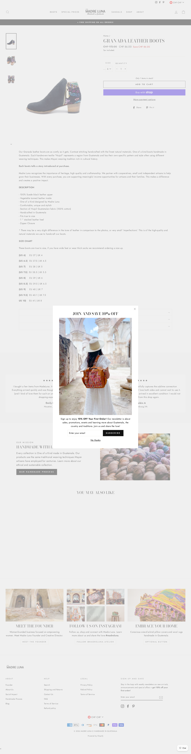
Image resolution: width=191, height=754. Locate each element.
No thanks (96, 440)
